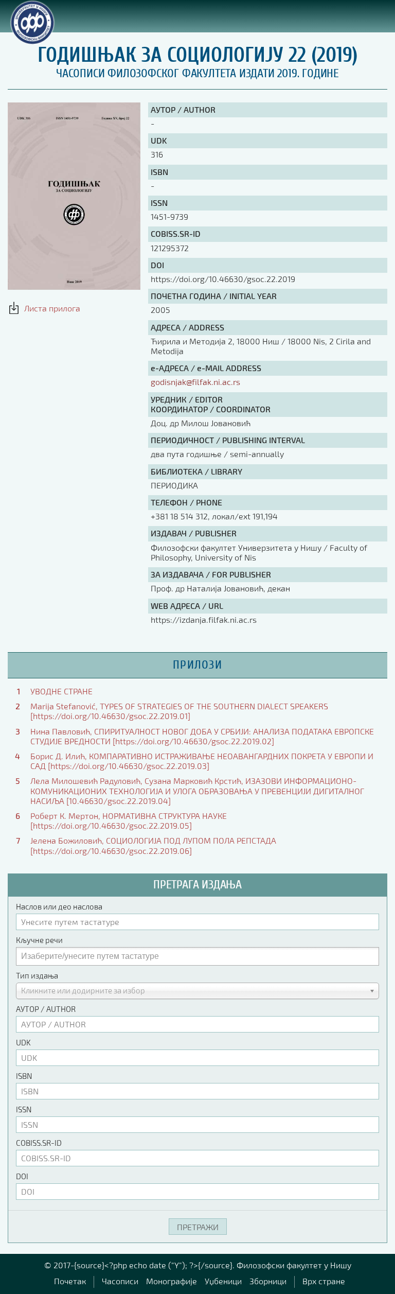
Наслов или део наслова (59, 906)
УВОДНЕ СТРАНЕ (61, 691)
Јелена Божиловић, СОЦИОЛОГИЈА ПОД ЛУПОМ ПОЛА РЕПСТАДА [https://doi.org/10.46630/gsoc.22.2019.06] (153, 845)
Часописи (120, 1281)
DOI (22, 1176)
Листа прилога (50, 308)
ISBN (24, 1075)
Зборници (267, 1281)
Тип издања (37, 975)
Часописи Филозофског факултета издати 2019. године (197, 73)
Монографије (171, 1281)
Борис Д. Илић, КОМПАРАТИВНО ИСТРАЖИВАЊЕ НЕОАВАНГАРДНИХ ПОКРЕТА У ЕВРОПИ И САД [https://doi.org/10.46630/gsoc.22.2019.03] (201, 761)
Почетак (70, 1281)
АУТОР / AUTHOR (46, 1008)
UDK (23, 1042)
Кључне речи (39, 940)
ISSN (23, 1109)
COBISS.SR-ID (39, 1142)
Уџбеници (223, 1281)
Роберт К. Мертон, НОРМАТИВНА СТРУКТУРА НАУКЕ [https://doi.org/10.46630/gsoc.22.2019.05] (128, 820)
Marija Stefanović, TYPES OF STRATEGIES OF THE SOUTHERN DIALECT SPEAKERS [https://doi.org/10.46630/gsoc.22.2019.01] (179, 711)
